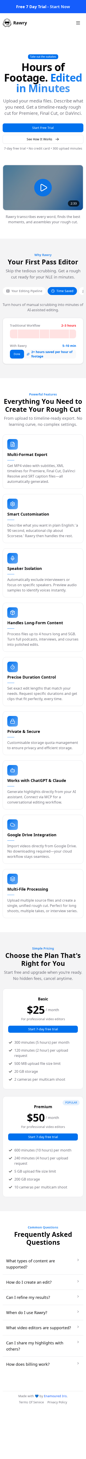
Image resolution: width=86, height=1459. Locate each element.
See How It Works (39, 139)
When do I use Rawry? (26, 1312)
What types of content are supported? (30, 1264)
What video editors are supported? (38, 1327)
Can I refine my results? (28, 1297)
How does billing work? (28, 1364)
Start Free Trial (43, 128)
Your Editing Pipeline (26, 291)
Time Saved (64, 291)
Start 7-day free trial (43, 1029)
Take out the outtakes (43, 57)
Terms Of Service (31, 1402)
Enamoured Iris (55, 1396)
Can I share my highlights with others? (34, 1346)
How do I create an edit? (29, 1282)
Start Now (60, 6)
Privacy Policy (57, 1402)
